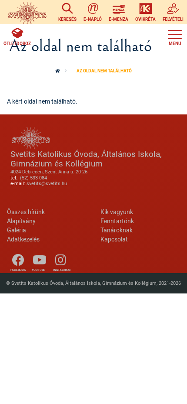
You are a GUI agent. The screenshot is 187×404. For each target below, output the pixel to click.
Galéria (16, 230)
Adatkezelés (23, 239)
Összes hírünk (26, 212)
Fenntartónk (117, 221)
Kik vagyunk (116, 212)
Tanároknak (116, 230)
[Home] (27, 12)
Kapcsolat (114, 239)
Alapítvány (21, 221)
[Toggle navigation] (175, 36)
